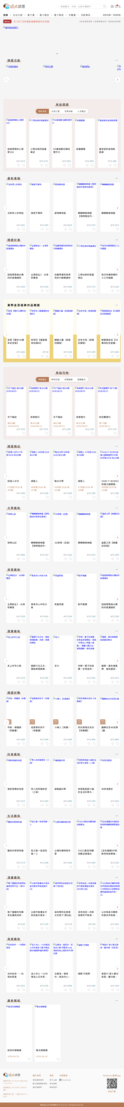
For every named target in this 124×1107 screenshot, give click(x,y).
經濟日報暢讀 (14, 1050)
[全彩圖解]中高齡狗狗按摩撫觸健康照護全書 (109, 853)
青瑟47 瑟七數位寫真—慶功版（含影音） (110, 976)
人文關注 (82, 111)
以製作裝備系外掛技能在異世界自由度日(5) (39, 915)
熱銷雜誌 (42, 379)
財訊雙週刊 (105, 416)
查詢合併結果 (115, 21)
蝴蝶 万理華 (84, 973)
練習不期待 (37, 212)
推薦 (5, 14)
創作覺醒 (82, 604)
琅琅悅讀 (107, 14)
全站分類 (18, 14)
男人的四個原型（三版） (39, 790)
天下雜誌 (12, 416)
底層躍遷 (80, 148)
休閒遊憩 (68, 379)
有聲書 (72, 14)
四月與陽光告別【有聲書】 (86, 729)
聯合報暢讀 (42, 1050)
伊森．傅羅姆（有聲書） (14, 729)
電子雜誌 (44, 14)
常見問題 (53, 1083)
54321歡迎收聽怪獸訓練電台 (86, 852)
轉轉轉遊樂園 (108, 212)
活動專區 (85, 14)
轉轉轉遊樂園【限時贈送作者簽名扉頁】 (86, 216)
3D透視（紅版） (62, 542)
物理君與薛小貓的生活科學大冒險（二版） (86, 792)
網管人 (34, 481)
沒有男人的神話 (16, 212)
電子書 (31, 14)
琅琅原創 (117, 14)
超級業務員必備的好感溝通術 (16, 276)
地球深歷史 (107, 788)
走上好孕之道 (14, 665)
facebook (66, 1080)
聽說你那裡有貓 (16, 850)
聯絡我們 (53, 1087)
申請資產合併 (101, 21)
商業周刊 (35, 416)
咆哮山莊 (12, 542)
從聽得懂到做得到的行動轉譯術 (62, 276)
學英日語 (55, 379)
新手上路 (53, 1080)
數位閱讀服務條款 (40, 1083)
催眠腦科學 (60, 788)
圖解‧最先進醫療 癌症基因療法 (109, 668)
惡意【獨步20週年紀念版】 (16, 341)
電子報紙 (59, 14)
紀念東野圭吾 (86, 21)
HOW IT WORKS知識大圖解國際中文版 (110, 484)
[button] (6, 80)
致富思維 (59, 604)
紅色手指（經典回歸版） (86, 341)
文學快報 (68, 111)
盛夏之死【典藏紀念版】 (109, 544)
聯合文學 (59, 481)
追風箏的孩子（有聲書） (38, 729)
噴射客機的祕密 (16, 788)
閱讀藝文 (82, 379)
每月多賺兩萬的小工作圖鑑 (109, 276)
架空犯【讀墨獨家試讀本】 (39, 341)
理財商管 (42, 111)
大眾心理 (55, 111)
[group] (62, 41)
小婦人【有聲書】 (63, 727)
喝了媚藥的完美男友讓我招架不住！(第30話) (16, 915)
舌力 (56, 665)
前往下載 (112, 1091)
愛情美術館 (60, 212)
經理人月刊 (13, 481)
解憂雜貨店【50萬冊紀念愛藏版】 (110, 341)
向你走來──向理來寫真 (16, 975)
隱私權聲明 (37, 1087)
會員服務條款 (38, 1080)
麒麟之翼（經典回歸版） (62, 341)
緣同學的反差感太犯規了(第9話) (62, 913)
